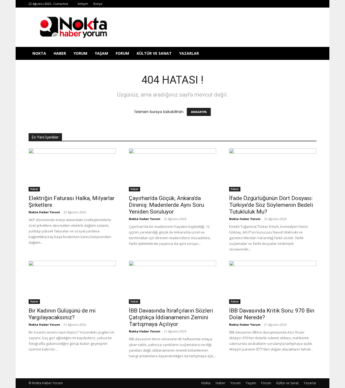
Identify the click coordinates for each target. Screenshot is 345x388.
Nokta (39, 53)
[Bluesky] (303, 4)
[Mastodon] (312, 4)
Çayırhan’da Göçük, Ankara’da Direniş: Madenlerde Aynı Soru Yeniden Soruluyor (166, 205)
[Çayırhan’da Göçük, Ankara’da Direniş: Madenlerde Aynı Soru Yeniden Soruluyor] (172, 169)
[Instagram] (259, 4)
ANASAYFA (199, 112)
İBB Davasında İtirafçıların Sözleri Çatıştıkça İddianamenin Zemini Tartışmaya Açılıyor (171, 317)
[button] (309, 53)
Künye (97, 4)
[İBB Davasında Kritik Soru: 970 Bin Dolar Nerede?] (272, 282)
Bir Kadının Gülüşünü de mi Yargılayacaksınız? (62, 314)
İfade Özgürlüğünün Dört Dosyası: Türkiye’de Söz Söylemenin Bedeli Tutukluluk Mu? (271, 205)
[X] (277, 4)
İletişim (83, 4)
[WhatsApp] (286, 4)
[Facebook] (241, 4)
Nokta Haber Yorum (44, 212)
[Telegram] (268, 4)
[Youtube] (295, 4)
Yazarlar (189, 53)
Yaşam (101, 53)
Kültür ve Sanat (154, 53)
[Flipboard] (250, 4)
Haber (60, 53)
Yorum (80, 53)
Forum (122, 53)
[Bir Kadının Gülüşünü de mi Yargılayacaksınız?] (72, 282)
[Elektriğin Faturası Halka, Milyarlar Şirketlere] (72, 169)
